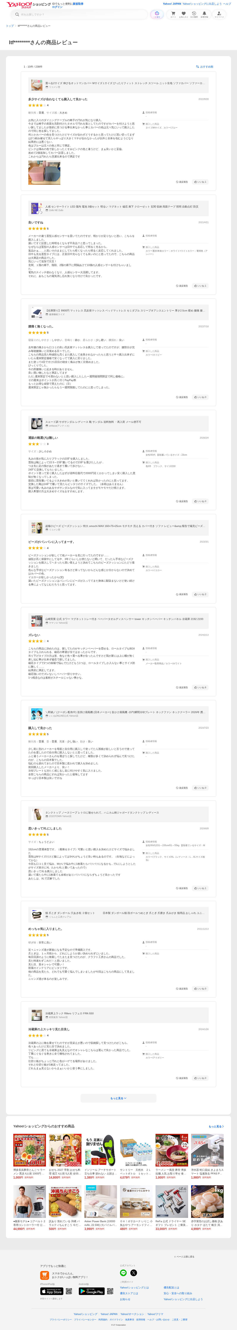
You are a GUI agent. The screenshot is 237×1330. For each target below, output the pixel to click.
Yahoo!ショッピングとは (134, 1287)
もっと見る (215, 1126)
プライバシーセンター (85, 1319)
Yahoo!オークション (132, 1314)
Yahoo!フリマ (155, 1314)
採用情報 (140, 1319)
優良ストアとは (129, 1293)
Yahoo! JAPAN (172, 3)
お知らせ (125, 1299)
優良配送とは (171, 1287)
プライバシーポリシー (61, 1319)
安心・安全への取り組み (178, 1293)
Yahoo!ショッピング (85, 1314)
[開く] (44, 173)
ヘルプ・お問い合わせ (158, 1319)
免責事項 (129, 1319)
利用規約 (103, 1319)
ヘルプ (227, 3)
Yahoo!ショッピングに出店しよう (202, 3)
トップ (10, 25)
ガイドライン (116, 1319)
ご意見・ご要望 (179, 1319)
